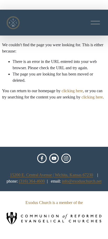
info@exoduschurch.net (81, 181)
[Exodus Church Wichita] (54, 158)
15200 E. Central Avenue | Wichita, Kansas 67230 (51, 175)
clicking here (72, 91)
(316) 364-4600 (32, 181)
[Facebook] (42, 158)
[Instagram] (66, 158)
